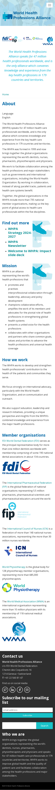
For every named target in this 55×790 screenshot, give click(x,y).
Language (7, 113)
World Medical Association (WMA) (25, 601)
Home (5, 94)
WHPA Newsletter (17, 243)
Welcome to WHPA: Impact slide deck (29, 253)
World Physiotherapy (13, 567)
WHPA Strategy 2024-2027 (20, 232)
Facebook (20, 690)
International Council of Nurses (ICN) (27, 528)
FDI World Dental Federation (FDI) (20, 440)
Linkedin (12, 690)
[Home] (27, 14)
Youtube (27, 690)
